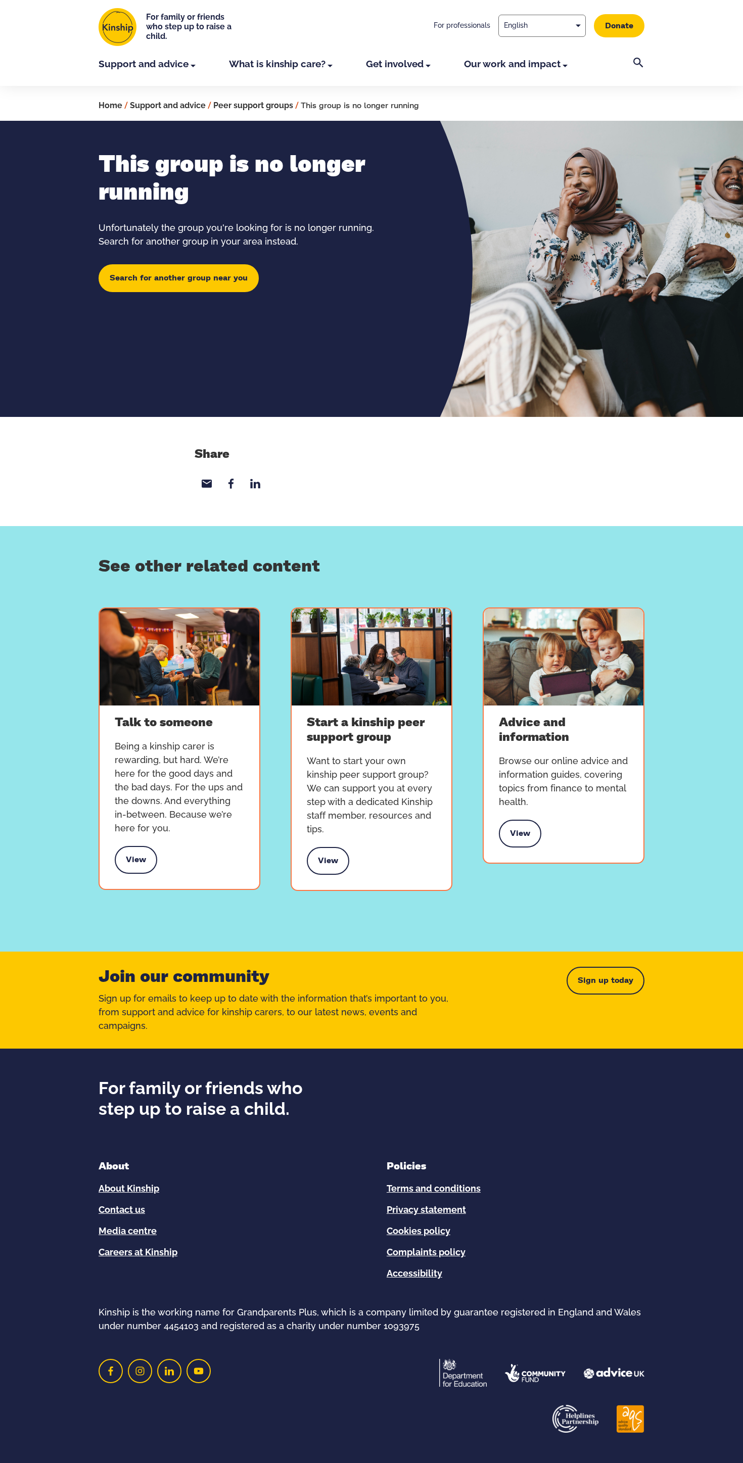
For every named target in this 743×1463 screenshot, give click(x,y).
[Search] (638, 72)
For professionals (462, 25)
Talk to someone (164, 723)
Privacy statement (426, 1210)
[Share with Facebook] (231, 483)
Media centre (128, 1231)
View (136, 862)
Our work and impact (512, 64)
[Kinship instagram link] (140, 1371)
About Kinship (129, 1189)
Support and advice (144, 64)
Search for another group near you (179, 278)
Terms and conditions (434, 1189)
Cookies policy (418, 1231)
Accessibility (414, 1274)
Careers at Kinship (138, 1252)
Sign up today (605, 980)
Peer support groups (253, 106)
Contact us (122, 1210)
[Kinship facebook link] (111, 1371)
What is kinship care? (277, 64)
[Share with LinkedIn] (255, 483)
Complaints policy (426, 1252)
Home (110, 106)
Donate (619, 26)
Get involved (395, 64)
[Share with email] (207, 483)
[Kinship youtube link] (199, 1371)
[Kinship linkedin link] (169, 1371)
